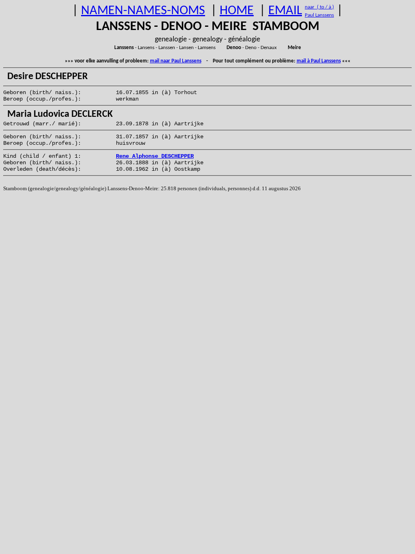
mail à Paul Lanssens (319, 61)
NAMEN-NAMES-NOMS (143, 10)
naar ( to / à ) (319, 7)
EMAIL (285, 10)
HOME (237, 10)
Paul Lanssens (319, 15)
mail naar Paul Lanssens (175, 61)
